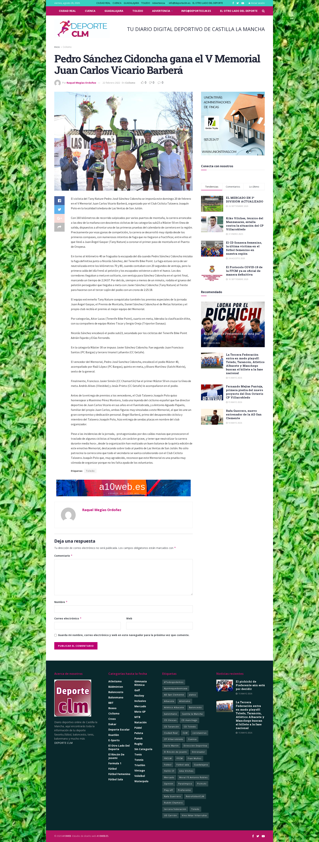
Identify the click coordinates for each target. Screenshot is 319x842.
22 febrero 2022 (111, 82)
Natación (140, 722)
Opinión (168, 783)
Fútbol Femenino (119, 774)
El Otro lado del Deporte (119, 747)
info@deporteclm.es (179, 3)
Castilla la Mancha (192, 713)
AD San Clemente (174, 694)
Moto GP (140, 711)
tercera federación (175, 809)
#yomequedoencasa (175, 688)
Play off (168, 790)
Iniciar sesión (258, 3)
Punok (138, 738)
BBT (111, 702)
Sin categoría (143, 749)
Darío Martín (171, 745)
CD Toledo (190, 726)
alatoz (192, 694)
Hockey (139, 695)
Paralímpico (185, 783)
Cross (112, 719)
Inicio (57, 47)
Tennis (138, 760)
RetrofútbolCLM (195, 796)
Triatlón (139, 765)
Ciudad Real (171, 732)
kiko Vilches (186, 770)
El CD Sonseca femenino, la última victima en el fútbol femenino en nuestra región (244, 248)
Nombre (61, 602)
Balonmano (115, 697)
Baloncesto (115, 692)
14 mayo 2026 (235, 422)
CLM (185, 732)
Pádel (138, 727)
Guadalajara (201, 764)
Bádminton (115, 686)
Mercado (140, 706)
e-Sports (114, 740)
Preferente (184, 790)
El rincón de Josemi (116, 756)
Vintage (139, 770)
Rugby (138, 743)
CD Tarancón (171, 726)
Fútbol (112, 768)
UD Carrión (170, 815)
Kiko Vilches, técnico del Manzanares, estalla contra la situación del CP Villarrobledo (245, 223)
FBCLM (168, 758)
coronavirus (199, 732)
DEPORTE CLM (63, 743)
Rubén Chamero (173, 802)
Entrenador (198, 751)
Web (129, 618)
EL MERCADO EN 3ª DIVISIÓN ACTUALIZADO (244, 199)
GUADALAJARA (131, 3)
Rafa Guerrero (172, 796)
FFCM (180, 758)
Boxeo (112, 708)
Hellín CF (169, 770)
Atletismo (115, 681)
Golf (137, 690)
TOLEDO (145, 3)
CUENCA (117, 3)
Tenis (138, 754)
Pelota (138, 733)
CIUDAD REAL (103, 3)
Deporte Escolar (119, 729)
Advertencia (158, 3)
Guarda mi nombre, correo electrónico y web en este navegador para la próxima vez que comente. (123, 635)
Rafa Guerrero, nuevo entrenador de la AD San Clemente (244, 414)
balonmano (170, 713)
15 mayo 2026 (212, 343)
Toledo (90, 470)
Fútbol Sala (115, 779)
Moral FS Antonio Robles (193, 777)
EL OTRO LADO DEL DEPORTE (208, 3)
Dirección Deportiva (195, 745)
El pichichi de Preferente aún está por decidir (250, 685)
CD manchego (189, 720)
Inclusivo (140, 701)
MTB (137, 717)
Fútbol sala (182, 764)
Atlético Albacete (174, 707)
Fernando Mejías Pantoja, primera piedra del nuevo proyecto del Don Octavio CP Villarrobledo (244, 391)
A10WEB (66, 836)
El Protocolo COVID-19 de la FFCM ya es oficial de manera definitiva (244, 270)
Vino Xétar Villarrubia (194, 815)
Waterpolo (141, 781)
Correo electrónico (68, 618)
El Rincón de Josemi (175, 751)
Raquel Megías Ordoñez (81, 82)
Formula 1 (114, 763)
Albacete (169, 701)
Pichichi (201, 783)
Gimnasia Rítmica (140, 683)
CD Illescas (170, 720)
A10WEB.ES (102, 836)
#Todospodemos (173, 682)
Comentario (63, 555)
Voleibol (139, 776)
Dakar (112, 724)
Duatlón (113, 735)
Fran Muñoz (194, 758)
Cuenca (192, 739)
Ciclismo (67, 47)
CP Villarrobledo (173, 739)
